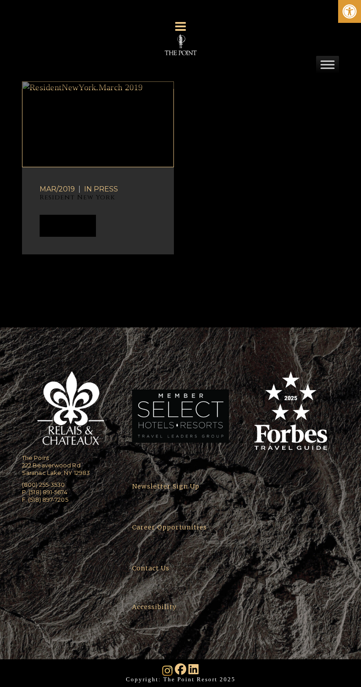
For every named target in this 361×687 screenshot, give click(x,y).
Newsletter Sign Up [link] (165, 486)
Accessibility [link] (155, 607)
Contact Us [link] (150, 568)
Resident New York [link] (77, 197)
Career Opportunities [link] (169, 527)
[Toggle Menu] (327, 64)
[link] (349, 11)
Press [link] (106, 189)
